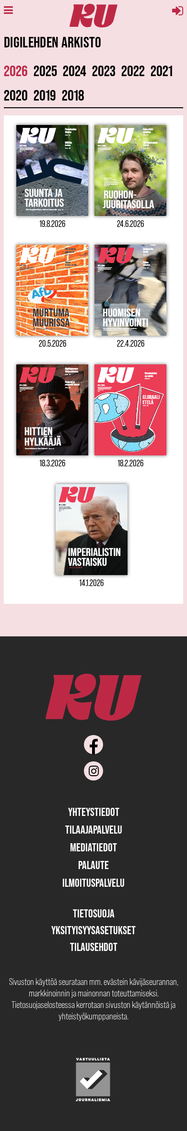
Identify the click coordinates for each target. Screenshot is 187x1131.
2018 (73, 95)
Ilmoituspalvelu (93, 882)
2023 (104, 70)
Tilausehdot (93, 946)
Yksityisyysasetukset (93, 930)
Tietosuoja (94, 913)
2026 (16, 70)
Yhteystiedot (93, 811)
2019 (45, 95)
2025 (45, 70)
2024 (74, 70)
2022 (133, 70)
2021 (162, 70)
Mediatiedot (93, 847)
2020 (16, 95)
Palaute (93, 865)
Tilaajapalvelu (93, 829)
